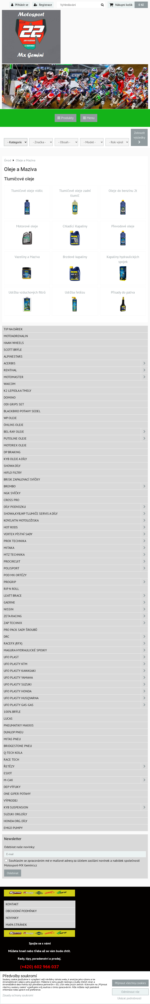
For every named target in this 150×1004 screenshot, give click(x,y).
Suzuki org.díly (15, 814)
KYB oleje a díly (15, 459)
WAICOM (9, 384)
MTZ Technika (14, 554)
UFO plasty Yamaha (18, 677)
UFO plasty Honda (17, 691)
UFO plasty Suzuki (18, 684)
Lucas (8, 718)
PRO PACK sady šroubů (20, 630)
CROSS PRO (11, 500)
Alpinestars (13, 356)
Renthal (10, 370)
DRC (6, 636)
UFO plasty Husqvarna (21, 698)
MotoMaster (13, 377)
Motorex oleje (15, 445)
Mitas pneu (12, 739)
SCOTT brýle (13, 350)
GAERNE (9, 602)
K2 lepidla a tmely (17, 391)
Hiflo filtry (13, 472)
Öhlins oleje (13, 425)
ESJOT (8, 773)
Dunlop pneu (13, 732)
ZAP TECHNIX (13, 623)
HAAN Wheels (14, 343)
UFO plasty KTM (15, 664)
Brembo (10, 486)
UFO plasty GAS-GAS (18, 705)
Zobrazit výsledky (139, 135)
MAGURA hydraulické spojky (25, 650)
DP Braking (12, 452)
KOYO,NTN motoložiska (21, 520)
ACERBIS (9, 363)
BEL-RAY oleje (14, 431)
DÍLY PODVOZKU (15, 507)
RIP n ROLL (11, 589)
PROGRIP (10, 582)
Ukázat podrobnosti (129, 998)
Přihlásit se (21, 5)
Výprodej (11, 800)
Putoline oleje (15, 438)
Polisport (11, 568)
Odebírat (12, 873)
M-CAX (8, 780)
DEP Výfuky (12, 787)
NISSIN (8, 609)
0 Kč (141, 5)
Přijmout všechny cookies (130, 983)
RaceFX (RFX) (13, 643)
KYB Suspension (16, 807)
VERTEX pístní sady (18, 534)
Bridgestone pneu (18, 746)
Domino (10, 397)
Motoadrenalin (16, 336)
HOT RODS (11, 527)
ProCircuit (12, 561)
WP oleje (10, 418)
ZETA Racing (13, 616)
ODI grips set (14, 404)
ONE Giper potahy (17, 794)
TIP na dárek (13, 329)
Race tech (11, 759)
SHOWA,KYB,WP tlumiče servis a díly (31, 513)
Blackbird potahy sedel (22, 411)
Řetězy (9, 766)
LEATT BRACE (13, 595)
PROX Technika (15, 541)
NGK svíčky (12, 493)
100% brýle (12, 712)
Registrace (45, 5)
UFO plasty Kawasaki (20, 671)
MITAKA (9, 548)
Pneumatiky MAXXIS (19, 725)
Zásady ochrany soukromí (18, 995)
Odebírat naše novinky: (19, 847)
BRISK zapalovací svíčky (22, 479)
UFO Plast (11, 657)
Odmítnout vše (130, 992)
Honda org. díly (15, 821)
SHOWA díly (12, 466)
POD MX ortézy (15, 575)
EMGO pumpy (13, 828)
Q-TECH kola (13, 753)
